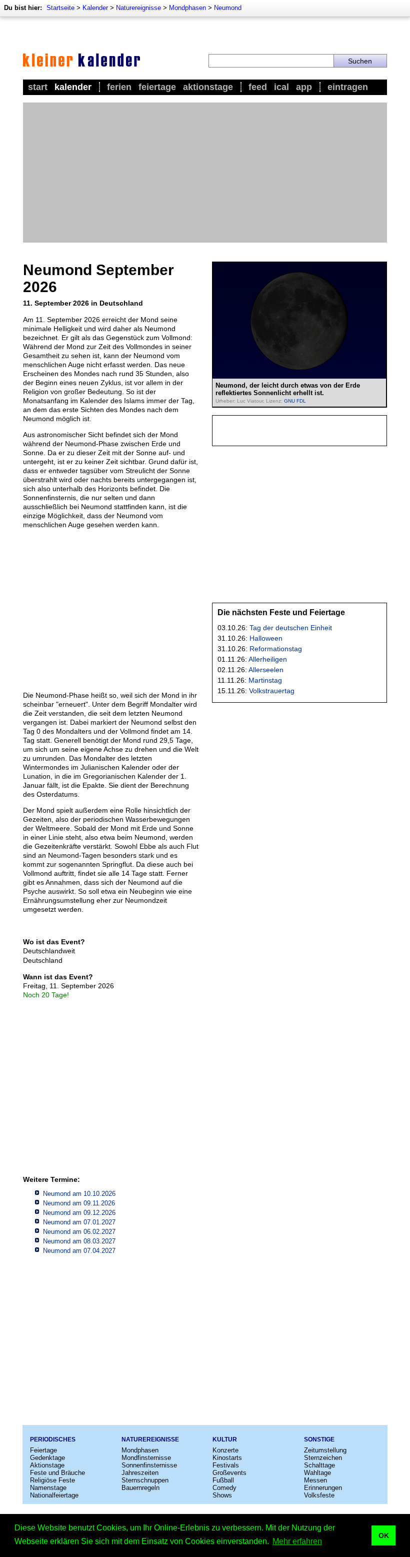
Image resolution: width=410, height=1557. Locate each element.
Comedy (224, 1487)
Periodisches (53, 1439)
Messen (315, 1480)
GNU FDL (295, 401)
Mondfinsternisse (146, 1457)
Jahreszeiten (140, 1472)
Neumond (228, 8)
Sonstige (319, 1439)
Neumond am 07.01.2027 (79, 1222)
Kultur (224, 1439)
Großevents (229, 1472)
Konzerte (225, 1450)
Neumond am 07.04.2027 (79, 1250)
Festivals (225, 1465)
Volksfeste (319, 1495)
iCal (281, 87)
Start (38, 87)
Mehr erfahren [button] (297, 1541)
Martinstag (265, 680)
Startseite (60, 8)
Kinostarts (227, 1457)
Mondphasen (187, 8)
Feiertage (157, 87)
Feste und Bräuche (57, 1472)
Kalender (95, 8)
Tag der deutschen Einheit (291, 628)
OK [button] (383, 1535)
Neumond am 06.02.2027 (79, 1231)
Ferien (119, 87)
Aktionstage (208, 87)
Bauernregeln (141, 1487)
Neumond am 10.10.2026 (79, 1193)
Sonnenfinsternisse (149, 1465)
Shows (222, 1495)
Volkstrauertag (271, 691)
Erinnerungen (323, 1487)
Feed (257, 87)
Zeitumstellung (325, 1450)
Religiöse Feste (52, 1480)
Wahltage (317, 1472)
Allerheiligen (267, 659)
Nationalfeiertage (54, 1495)
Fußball (223, 1480)
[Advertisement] (205, 173)
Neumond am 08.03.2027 (79, 1241)
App (304, 87)
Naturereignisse (138, 8)
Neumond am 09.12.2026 (79, 1212)
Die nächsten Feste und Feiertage (281, 612)
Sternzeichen (323, 1457)
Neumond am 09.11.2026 (79, 1203)
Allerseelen (266, 670)
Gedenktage (47, 1457)
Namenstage (48, 1487)
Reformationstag (276, 649)
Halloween (266, 638)
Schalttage (319, 1465)
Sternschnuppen (145, 1480)
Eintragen (348, 87)
